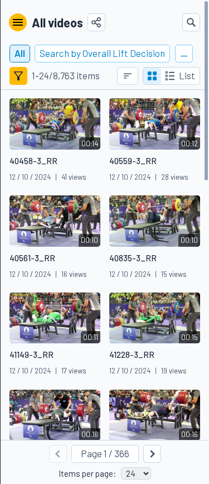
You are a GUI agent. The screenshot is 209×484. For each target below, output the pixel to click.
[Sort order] (127, 76)
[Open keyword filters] (18, 76)
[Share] (96, 22)
